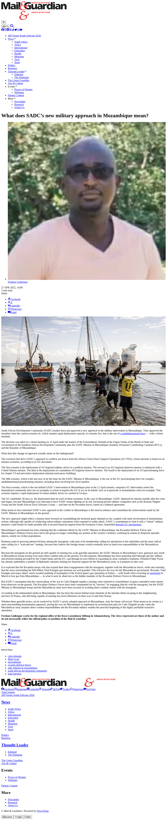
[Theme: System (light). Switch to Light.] (5, 26)
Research (12, 802)
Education (13, 717)
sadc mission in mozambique (22, 668)
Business (5, 738)
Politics (5, 735)
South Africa (14, 709)
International (14, 714)
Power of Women (17, 777)
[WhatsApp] (18, 30)
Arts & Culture (9, 763)
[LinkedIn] (8, 30)
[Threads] (10, 30)
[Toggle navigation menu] (3, 22)
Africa (11, 712)
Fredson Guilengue (18, 282)
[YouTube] (21, 30)
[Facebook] (2, 30)
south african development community (27, 670)
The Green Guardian (12, 760)
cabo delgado (15, 656)
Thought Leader (15, 745)
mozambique (14, 662)
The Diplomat (15, 754)
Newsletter (13, 799)
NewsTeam (43, 811)
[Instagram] (5, 30)
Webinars (12, 780)
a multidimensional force (132, 433)
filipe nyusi (13, 659)
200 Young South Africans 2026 (17, 695)
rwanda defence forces (19, 665)
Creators (10, 692)
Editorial (12, 752)
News (5, 702)
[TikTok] (13, 30)
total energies (14, 673)
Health (11, 720)
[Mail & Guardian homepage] (83, 11)
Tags (3, 692)
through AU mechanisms (128, 524)
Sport (10, 729)
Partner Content (9, 785)
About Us (13, 805)
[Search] (12, 26)
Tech (10, 726)
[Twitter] (15, 30)
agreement (155, 573)
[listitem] (7, 689)
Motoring (12, 723)
